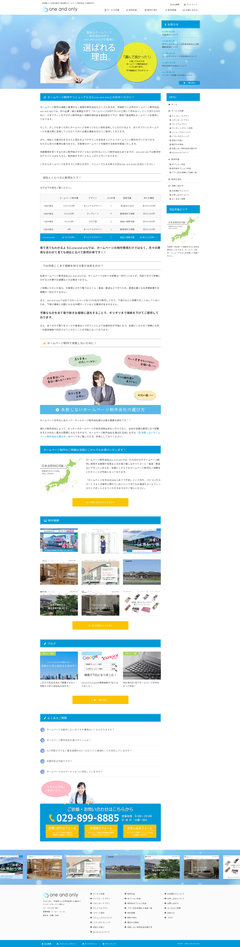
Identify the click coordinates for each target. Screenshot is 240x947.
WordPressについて (180, 152)
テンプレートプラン (180, 116)
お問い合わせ (191, 10)
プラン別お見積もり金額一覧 (184, 172)
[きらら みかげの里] (100, 573)
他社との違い (177, 140)
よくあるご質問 (178, 199)
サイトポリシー (91, 944)
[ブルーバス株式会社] (142, 542)
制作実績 (172, 10)
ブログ (170, 917)
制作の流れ (152, 10)
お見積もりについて (180, 191)
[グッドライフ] (142, 573)
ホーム (174, 104)
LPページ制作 (99, 913)
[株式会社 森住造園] (59, 604)
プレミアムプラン (179, 124)
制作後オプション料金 (181, 168)
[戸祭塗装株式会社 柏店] (59, 542)
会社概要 (175, 4)
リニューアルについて (181, 132)
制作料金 (133, 10)
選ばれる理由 (177, 144)
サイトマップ (191, 4)
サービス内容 (113, 10)
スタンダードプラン (180, 120)
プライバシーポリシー (68, 944)
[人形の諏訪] (100, 542)
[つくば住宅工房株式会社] (100, 604)
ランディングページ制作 (182, 128)
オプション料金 (178, 164)
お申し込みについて (180, 195)
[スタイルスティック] (142, 604)
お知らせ (171, 913)
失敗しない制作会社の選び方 (184, 148)
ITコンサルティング (180, 136)
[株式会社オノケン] (59, 573)
